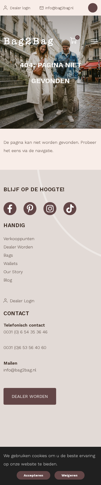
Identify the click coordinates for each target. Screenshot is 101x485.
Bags (8, 255)
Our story (13, 271)
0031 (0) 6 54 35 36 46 (25, 331)
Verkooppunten (19, 238)
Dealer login (20, 8)
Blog (8, 279)
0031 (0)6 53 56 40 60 (25, 347)
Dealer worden (18, 246)
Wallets (11, 263)
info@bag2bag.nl (59, 8)
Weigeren (70, 475)
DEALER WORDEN (30, 396)
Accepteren (33, 475)
